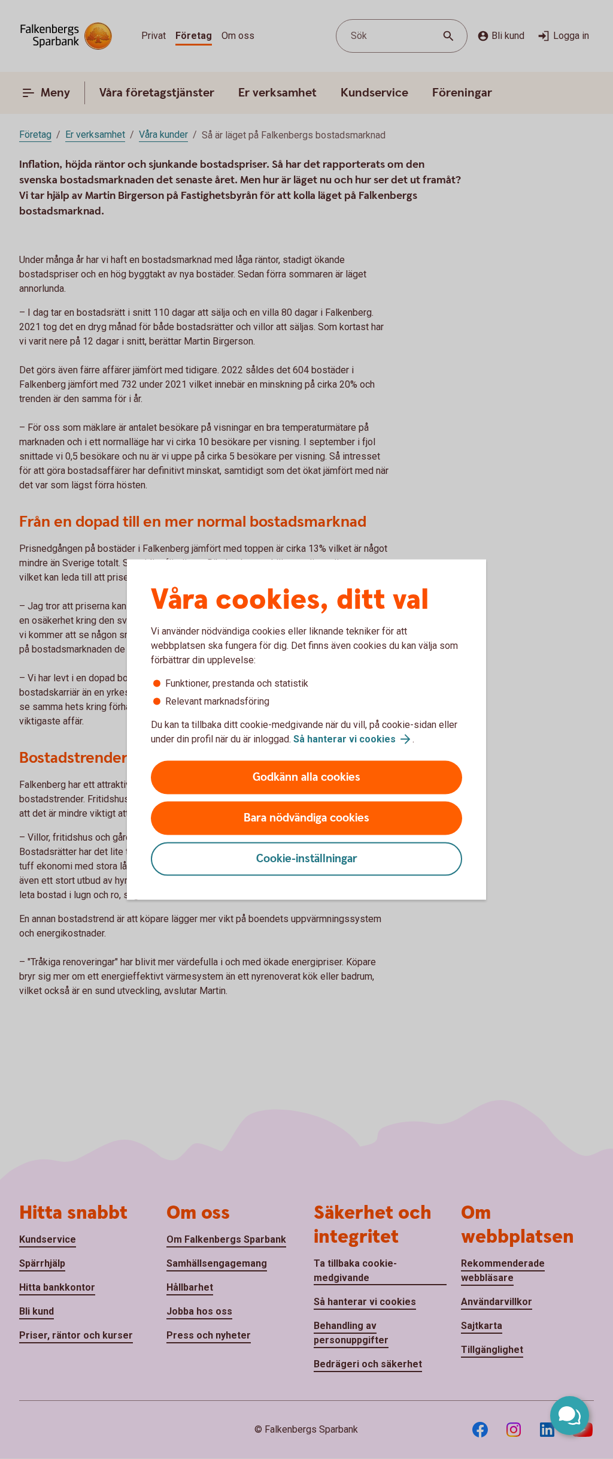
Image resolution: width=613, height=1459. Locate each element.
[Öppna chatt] (569, 1415)
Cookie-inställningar (306, 858)
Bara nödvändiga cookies (306, 818)
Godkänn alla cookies (306, 777)
